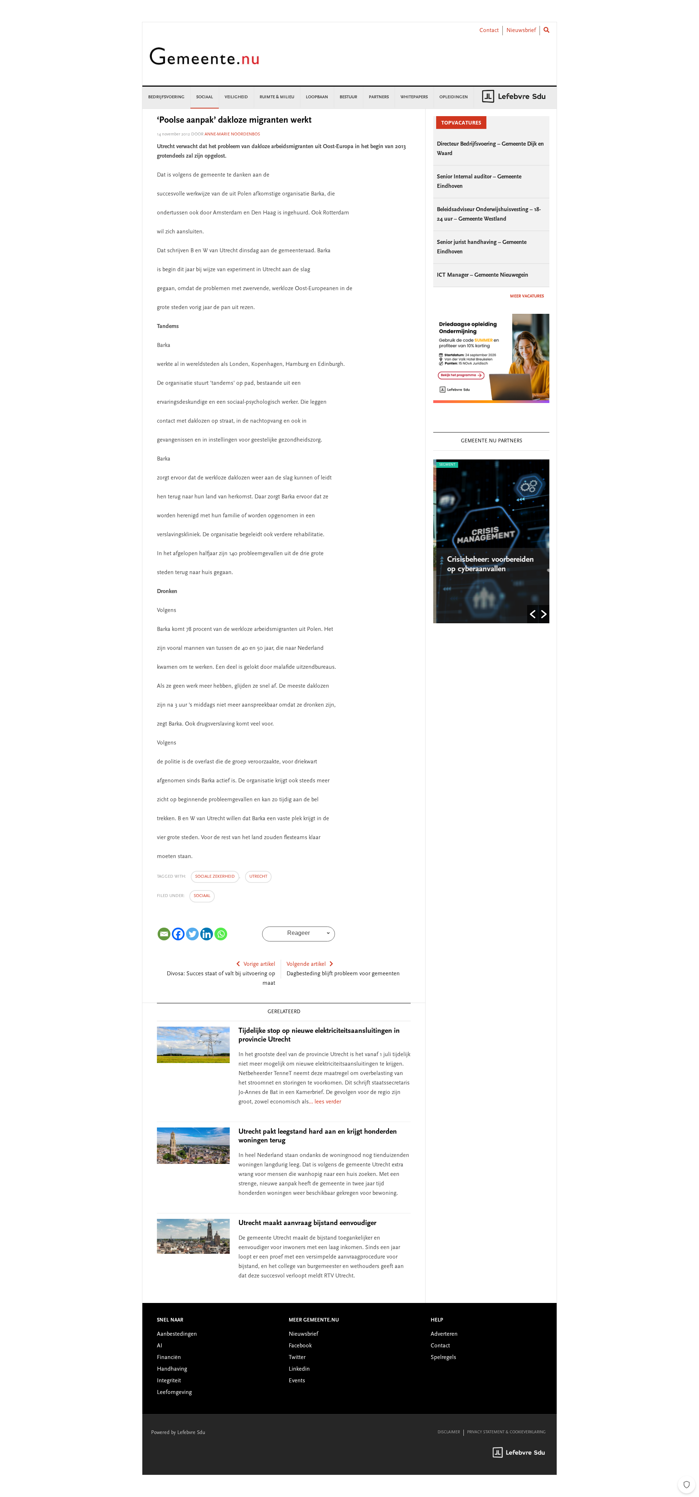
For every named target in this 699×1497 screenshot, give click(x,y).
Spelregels (443, 1357)
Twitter (297, 1357)
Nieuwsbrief (521, 30)
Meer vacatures (527, 296)
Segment (444, 465)
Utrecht (258, 876)
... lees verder (325, 1102)
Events (297, 1381)
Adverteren (444, 1334)
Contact (489, 30)
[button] (532, 614)
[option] (491, 541)
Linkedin (299, 1369)
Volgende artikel (306, 964)
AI (159, 1346)
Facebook (300, 1346)
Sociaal (202, 896)
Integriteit (169, 1381)
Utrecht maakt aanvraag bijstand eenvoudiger (307, 1223)
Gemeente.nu (204, 61)
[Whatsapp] (220, 934)
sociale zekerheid (215, 876)
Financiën (169, 1357)
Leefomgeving (174, 1392)
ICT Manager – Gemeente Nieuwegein (482, 275)
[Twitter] (192, 934)
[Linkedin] (206, 934)
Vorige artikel (259, 964)
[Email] (164, 934)
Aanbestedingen (177, 1334)
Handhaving (172, 1369)
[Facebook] (178, 934)
